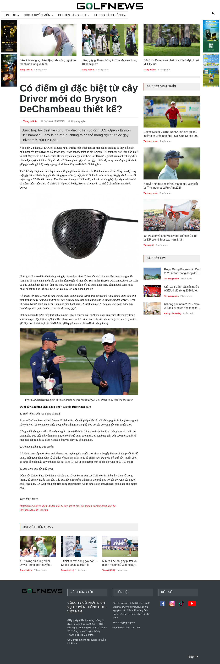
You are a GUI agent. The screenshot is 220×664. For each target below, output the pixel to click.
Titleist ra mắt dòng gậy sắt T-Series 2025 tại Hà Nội (79, 563)
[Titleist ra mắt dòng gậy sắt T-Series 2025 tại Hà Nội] (79, 546)
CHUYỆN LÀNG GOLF (72, 15)
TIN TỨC (10, 15)
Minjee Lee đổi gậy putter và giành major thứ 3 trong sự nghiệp (119, 563)
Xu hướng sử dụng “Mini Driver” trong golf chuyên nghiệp (35, 563)
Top (191, 656)
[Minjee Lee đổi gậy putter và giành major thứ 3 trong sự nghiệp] (120, 546)
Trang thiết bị (26, 570)
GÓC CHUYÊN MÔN (37, 15)
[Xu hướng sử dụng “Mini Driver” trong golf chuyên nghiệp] (38, 546)
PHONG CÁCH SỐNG (108, 15)
